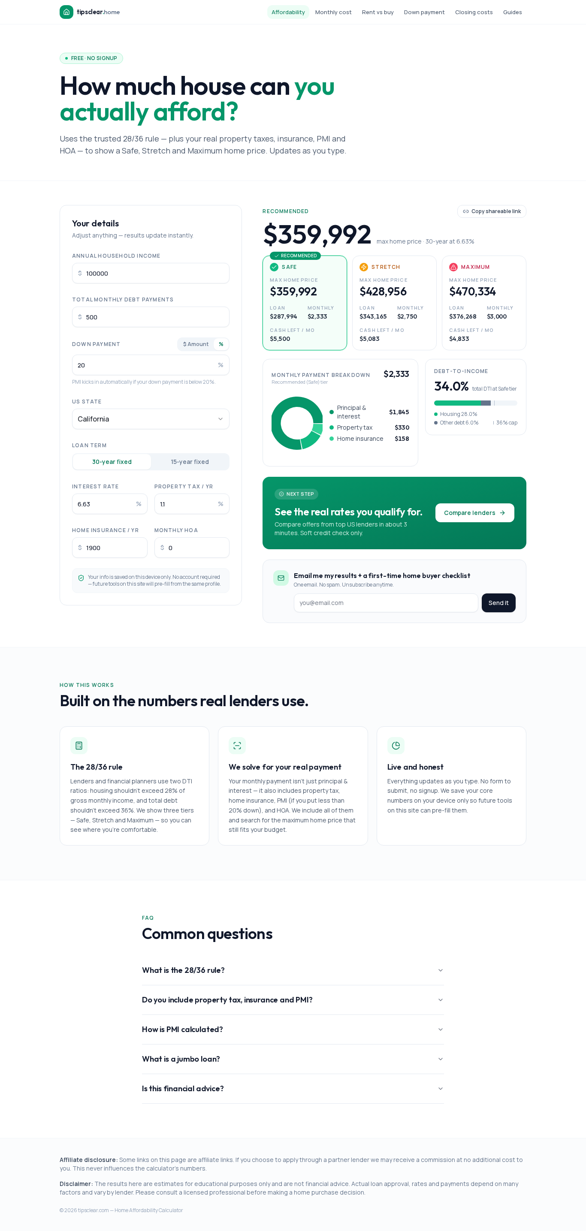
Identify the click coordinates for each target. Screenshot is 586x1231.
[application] (297, 423)
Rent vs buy (378, 12)
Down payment (424, 12)
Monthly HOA (176, 530)
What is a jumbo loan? (181, 1059)
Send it (499, 603)
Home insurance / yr (105, 530)
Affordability (288, 12)
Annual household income (116, 255)
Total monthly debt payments (123, 299)
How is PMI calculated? (182, 1029)
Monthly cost (333, 12)
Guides (512, 12)
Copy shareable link (496, 211)
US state (87, 401)
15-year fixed (190, 461)
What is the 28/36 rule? (183, 970)
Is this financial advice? (183, 1088)
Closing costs (474, 12)
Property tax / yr (183, 486)
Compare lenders (469, 513)
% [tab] (221, 344)
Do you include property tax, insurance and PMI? (227, 1000)
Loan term (89, 445)
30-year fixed (112, 461)
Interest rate (95, 486)
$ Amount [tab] (195, 344)
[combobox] (151, 419)
